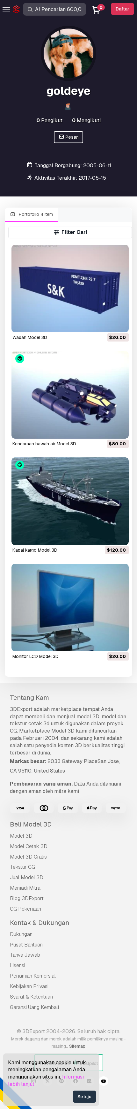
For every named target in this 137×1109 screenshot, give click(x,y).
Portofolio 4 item (35, 214)
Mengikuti (86, 120)
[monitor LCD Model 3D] (70, 607)
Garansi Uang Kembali (34, 1007)
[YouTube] (103, 1082)
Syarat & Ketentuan (31, 996)
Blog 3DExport (27, 898)
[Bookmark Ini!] (119, 323)
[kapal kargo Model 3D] (70, 501)
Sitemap (77, 1046)
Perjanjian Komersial (33, 976)
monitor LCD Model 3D (35, 656)
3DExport (21, 709)
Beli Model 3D (31, 824)
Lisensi (17, 965)
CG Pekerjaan (25, 909)
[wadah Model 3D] (70, 288)
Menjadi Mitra (25, 888)
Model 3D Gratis (28, 856)
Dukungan (21, 934)
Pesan (71, 137)
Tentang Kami (30, 698)
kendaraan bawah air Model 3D (44, 444)
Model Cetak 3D (28, 846)
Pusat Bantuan (26, 944)
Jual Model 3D (26, 877)
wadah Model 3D (29, 337)
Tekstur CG (22, 867)
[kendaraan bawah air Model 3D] (70, 395)
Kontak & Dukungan (39, 923)
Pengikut (49, 120)
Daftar (122, 9)
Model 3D (21, 836)
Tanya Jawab (25, 955)
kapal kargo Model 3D (34, 550)
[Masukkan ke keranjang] (106, 323)
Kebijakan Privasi (29, 986)
